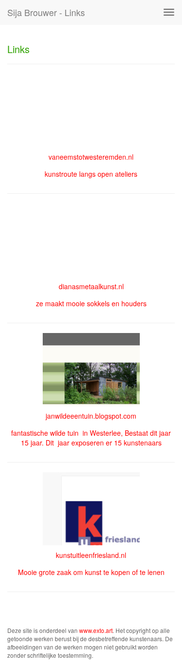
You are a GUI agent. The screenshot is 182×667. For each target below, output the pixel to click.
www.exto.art (96, 630)
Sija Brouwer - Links (46, 12)
